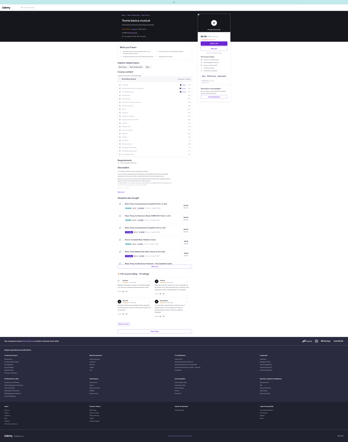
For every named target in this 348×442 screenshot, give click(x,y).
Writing (177, 390)
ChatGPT (92, 390)
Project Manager (9, 367)
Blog (5, 418)
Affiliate (92, 418)
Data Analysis (263, 390)
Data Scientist (8, 359)
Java (91, 370)
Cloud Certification (9, 388)
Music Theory (146, 15)
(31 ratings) (134, 29)
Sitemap (262, 415)
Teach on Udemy (94, 413)
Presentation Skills (180, 385)
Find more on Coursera (10, 424)
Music (123, 15)
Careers (6, 413)
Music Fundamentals (134, 15)
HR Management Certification (12, 393)
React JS (92, 364)
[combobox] (158, 7)
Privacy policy (264, 413)
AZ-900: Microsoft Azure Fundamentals (186, 364)
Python (92, 385)
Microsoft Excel (264, 382)
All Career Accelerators (10, 373)
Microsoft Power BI (265, 388)
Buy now (214, 48)
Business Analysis (265, 393)
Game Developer (9, 370)
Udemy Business (28, 341)
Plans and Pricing (94, 415)
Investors (7, 421)
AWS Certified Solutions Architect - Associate (187, 367)
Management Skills (265, 362)
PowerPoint (178, 393)
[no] (126, 291)
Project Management (266, 364)
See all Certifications (10, 396)
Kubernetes (178, 370)
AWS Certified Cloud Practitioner (184, 362)
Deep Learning (94, 393)
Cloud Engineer (8, 364)
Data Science (93, 382)
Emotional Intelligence (266, 370)
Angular (92, 367)
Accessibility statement (266, 410)
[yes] (123, 291)
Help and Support (94, 421)
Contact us (7, 415)
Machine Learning (95, 388)
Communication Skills (181, 382)
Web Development (95, 359)
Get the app (93, 410)
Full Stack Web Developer (11, 362)
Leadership (263, 359)
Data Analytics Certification (11, 390)
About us (6, 410)
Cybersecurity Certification (11, 382)
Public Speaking (179, 388)
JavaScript (92, 362)
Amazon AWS (178, 359)
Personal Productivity (266, 367)
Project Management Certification (13, 385)
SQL (261, 385)
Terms (261, 418)
